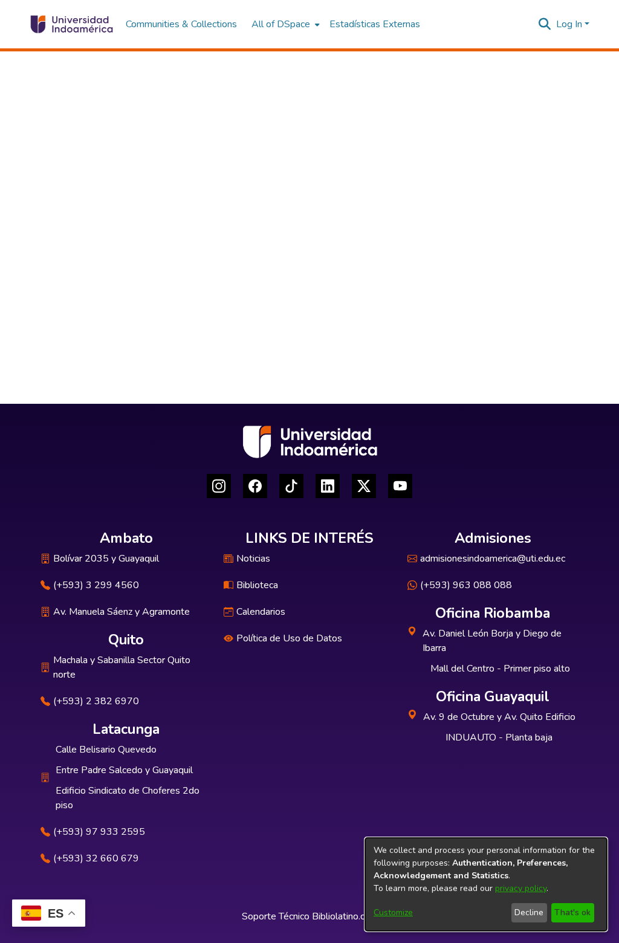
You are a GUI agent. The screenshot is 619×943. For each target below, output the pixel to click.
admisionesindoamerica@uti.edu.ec (492, 558)
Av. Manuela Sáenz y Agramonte (121, 611)
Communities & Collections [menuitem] (181, 24)
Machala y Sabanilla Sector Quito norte (121, 667)
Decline (528, 912)
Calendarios (260, 611)
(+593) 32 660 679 (96, 858)
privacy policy (520, 888)
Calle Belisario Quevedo (106, 749)
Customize (393, 912)
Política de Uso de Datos (289, 638)
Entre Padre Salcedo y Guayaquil (124, 770)
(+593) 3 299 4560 (96, 585)
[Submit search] (545, 24)
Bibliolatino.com (345, 916)
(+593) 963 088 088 (466, 585)
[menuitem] (284, 24)
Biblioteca (257, 585)
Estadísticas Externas (374, 24)
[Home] (71, 24)
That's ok (572, 912)
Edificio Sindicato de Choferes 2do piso (127, 798)
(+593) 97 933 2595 (99, 831)
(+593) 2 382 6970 (96, 701)
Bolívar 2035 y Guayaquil (106, 558)
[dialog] (486, 884)
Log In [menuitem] (569, 24)
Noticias (253, 558)
